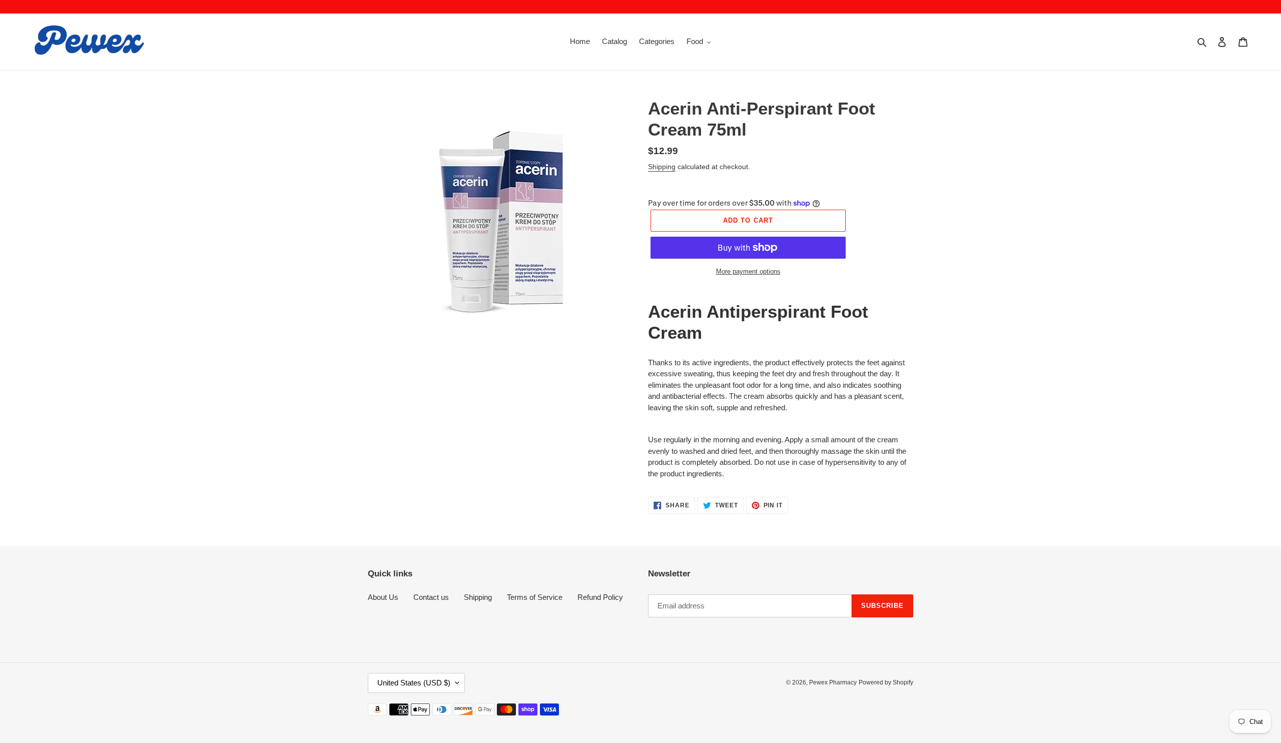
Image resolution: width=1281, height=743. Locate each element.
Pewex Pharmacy (833, 682)
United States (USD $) (413, 682)
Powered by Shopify (886, 682)
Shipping (662, 167)
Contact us (431, 597)
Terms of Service (534, 597)
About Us (383, 597)
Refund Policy (600, 597)
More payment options (748, 271)
